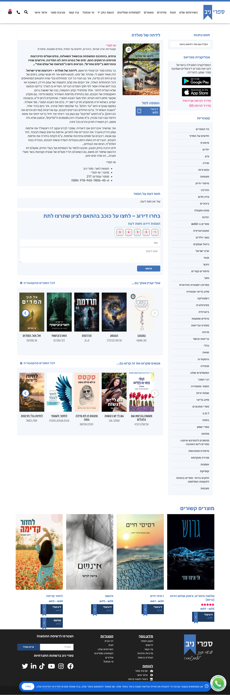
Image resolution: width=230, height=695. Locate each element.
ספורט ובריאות (200, 325)
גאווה (205, 420)
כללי (206, 345)
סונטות (205, 488)
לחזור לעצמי (59, 416)
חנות (173, 12)
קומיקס (204, 471)
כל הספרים (202, 129)
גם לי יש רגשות (114, 416)
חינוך (206, 264)
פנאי (206, 257)
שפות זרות (202, 393)
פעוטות (204, 176)
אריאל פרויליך (114, 340)
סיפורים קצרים (200, 271)
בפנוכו (142, 335)
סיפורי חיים (202, 183)
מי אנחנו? (88, 12)
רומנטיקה (203, 298)
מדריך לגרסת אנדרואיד (196, 101)
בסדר (28, 686)
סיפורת (204, 142)
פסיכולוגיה (202, 305)
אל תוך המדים (32, 335)
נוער (206, 278)
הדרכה (205, 190)
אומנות (205, 464)
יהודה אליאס (86, 424)
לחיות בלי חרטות (32, 416)
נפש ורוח (203, 169)
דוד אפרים (59, 340)
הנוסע (114, 335)
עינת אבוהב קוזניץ (59, 420)
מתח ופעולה (201, 210)
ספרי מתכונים (200, 406)
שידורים (162, 12)
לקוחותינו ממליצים (128, 12)
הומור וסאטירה (200, 386)
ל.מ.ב (205, 413)
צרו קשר (74, 12)
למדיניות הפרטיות (51, 686)
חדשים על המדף (199, 136)
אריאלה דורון (142, 424)
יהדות (205, 217)
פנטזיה (205, 366)
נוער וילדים (202, 237)
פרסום (148, 268)
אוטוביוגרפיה (201, 230)
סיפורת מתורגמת (198, 451)
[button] (129, 50)
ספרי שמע (203, 427)
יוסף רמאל (31, 420)
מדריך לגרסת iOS (200, 105)
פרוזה (205, 332)
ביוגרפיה (204, 312)
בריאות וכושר (201, 338)
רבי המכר (203, 379)
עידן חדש (203, 196)
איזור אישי (41, 12)
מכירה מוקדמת (200, 457)
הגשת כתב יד (105, 12)
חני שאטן (141, 340)
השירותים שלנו (188, 12)
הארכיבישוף (59, 335)
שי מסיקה (31, 340)
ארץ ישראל (202, 251)
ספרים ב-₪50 (200, 224)
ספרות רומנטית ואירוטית (194, 285)
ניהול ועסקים (201, 244)
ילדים (206, 149)
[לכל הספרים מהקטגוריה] (21, 283)
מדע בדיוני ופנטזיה (197, 291)
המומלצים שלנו (199, 372)
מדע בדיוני (202, 399)
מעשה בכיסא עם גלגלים (141, 417)
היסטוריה (203, 359)
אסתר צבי (114, 420)
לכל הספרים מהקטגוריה (39, 283)
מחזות (205, 433)
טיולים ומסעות (200, 318)
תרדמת (87, 335)
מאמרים (149, 12)
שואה (205, 352)
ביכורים (204, 203)
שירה (206, 163)
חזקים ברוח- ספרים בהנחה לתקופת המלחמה (192, 479)
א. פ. (86, 340)
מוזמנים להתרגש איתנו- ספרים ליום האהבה (194, 442)
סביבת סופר (58, 12)
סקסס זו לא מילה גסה (87, 417)
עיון (207, 156)
